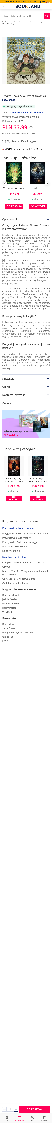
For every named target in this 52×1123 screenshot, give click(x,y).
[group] (14, 187)
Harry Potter (9, 607)
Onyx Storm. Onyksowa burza (18, 578)
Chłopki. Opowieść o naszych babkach (23, 562)
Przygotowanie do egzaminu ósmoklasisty (25, 533)
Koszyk (44, 1120)
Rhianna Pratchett (34, 112)
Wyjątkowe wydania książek (17, 632)
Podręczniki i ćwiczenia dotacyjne (20, 542)
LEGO (5, 641)
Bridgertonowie (10, 603)
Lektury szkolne (11, 550)
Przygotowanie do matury (16, 537)
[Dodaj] (16, 1109)
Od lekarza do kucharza (15, 583)
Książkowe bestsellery (14, 557)
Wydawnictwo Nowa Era (15, 546)
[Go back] (4, 6)
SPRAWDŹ (9, 435)
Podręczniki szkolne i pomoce (18, 528)
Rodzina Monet (10, 595)
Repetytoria (8, 624)
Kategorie (19, 1120)
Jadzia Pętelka (9, 599)
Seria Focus (8, 628)
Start (7, 1120)
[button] (47, 16)
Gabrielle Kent (17, 112)
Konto (32, 1120)
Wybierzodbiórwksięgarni (22, 141)
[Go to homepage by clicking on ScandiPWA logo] (28, 6)
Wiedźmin (7, 612)
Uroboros (7, 636)
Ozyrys (6, 566)
